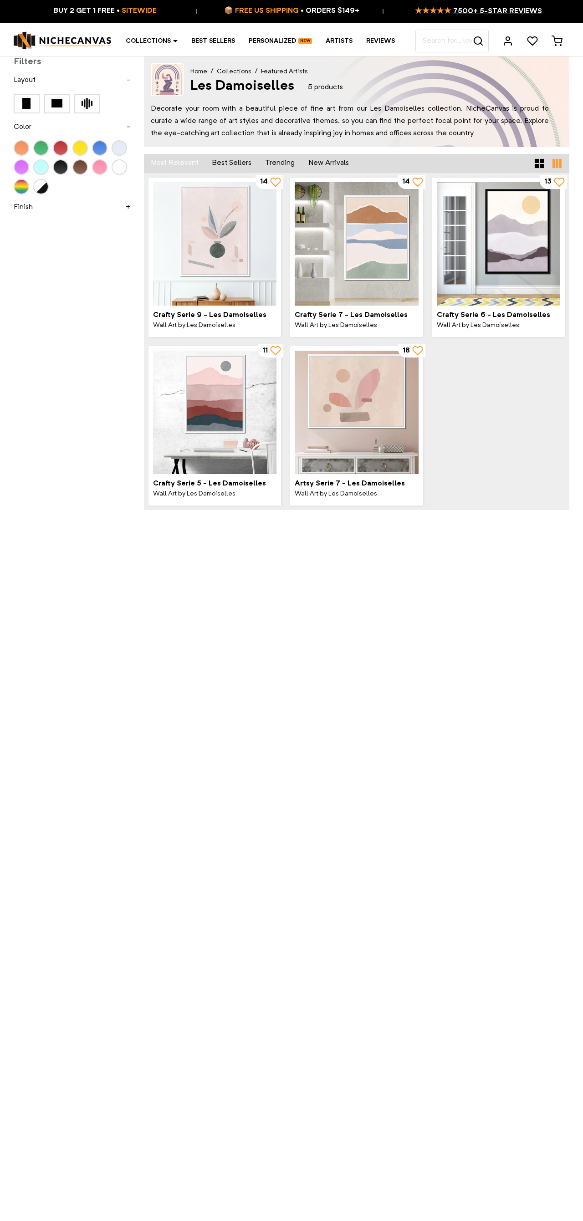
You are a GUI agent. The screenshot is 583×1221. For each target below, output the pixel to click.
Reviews (380, 41)
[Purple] (21, 167)
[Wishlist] (532, 41)
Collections (148, 41)
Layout (25, 80)
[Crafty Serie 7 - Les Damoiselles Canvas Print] (356, 244)
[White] (119, 167)
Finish (23, 207)
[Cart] (557, 41)
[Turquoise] (41, 167)
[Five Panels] (87, 103)
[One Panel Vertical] (27, 103)
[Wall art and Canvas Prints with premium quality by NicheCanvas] (63, 41)
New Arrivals (328, 163)
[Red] (60, 148)
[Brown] (80, 167)
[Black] (60, 167)
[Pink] (99, 167)
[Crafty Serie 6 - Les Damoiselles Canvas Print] (498, 244)
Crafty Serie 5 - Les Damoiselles (209, 483)
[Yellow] (80, 148)
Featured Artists (284, 71)
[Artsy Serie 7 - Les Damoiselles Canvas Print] (356, 412)
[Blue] (99, 148)
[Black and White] (41, 186)
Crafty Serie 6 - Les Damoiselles (493, 315)
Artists (339, 41)
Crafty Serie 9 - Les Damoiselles (209, 315)
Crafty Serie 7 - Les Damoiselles (351, 315)
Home (198, 71)
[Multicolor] (21, 186)
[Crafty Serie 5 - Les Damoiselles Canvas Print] (214, 412)
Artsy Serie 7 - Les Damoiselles (350, 483)
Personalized (272, 41)
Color (22, 127)
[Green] (41, 148)
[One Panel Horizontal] (57, 103)
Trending (280, 163)
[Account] (508, 41)
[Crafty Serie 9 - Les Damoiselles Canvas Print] (214, 244)
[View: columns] (557, 163)
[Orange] (21, 148)
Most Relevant (175, 163)
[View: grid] (539, 163)
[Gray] (119, 148)
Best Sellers (213, 41)
